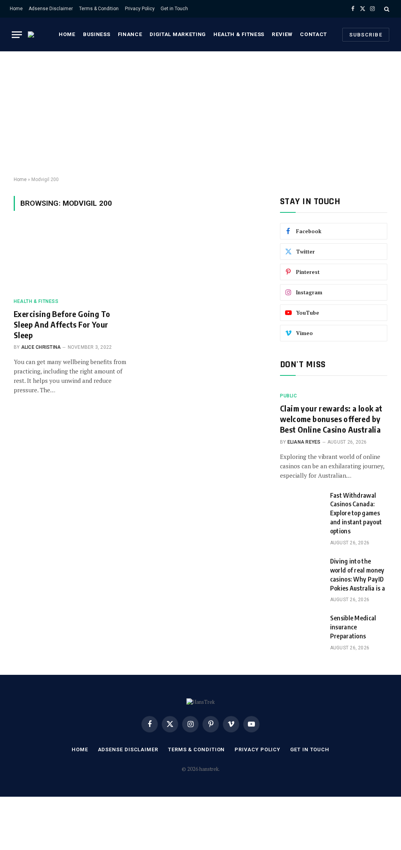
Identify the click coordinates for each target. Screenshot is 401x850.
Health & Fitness (238, 34)
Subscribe (365, 35)
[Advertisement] (200, 114)
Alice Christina (41, 347)
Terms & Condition (99, 8)
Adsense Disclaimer (51, 8)
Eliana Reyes (304, 442)
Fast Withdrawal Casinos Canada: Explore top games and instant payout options (356, 513)
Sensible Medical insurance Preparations (353, 627)
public (288, 396)
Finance (130, 34)
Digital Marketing (178, 34)
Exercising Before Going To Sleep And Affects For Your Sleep (62, 324)
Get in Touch (174, 8)
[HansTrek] (35, 34)
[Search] (386, 9)
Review (282, 34)
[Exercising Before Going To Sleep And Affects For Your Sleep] (71, 259)
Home (16, 8)
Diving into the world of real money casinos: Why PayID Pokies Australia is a (357, 574)
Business (96, 34)
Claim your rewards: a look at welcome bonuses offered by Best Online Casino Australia (331, 418)
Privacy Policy (140, 8)
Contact (313, 34)
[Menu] (17, 34)
